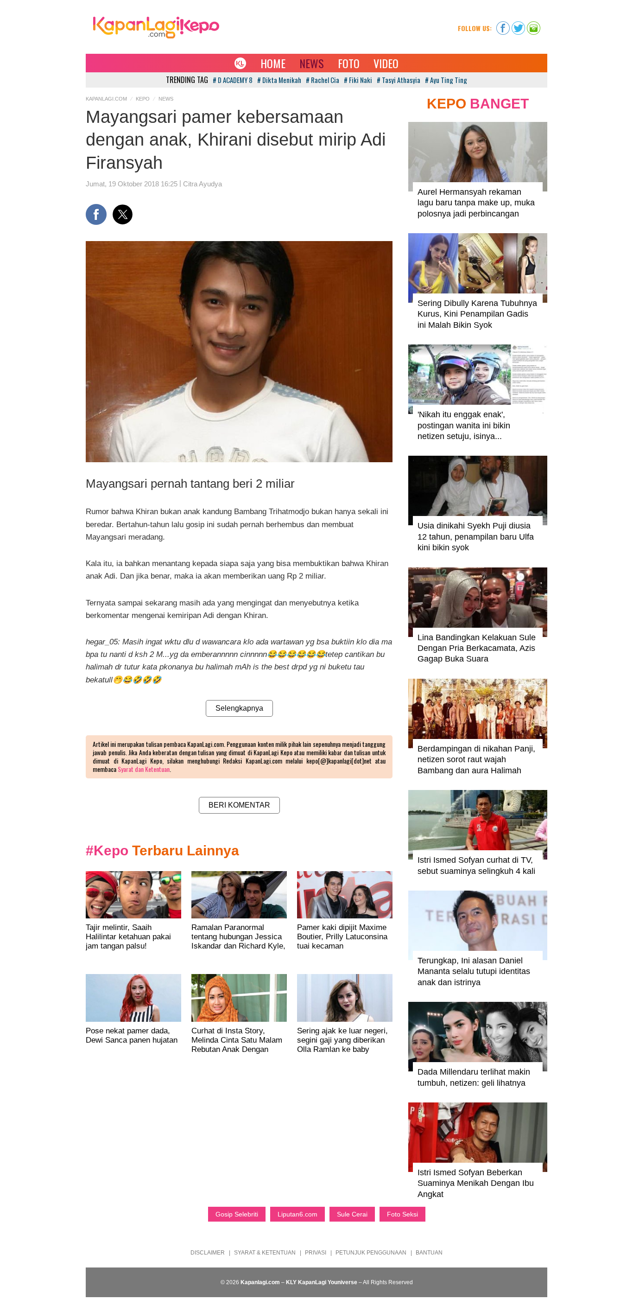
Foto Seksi (402, 1214)
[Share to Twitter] (122, 214)
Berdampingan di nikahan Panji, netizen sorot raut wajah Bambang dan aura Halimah (476, 759)
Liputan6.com (297, 1214)
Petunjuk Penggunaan (370, 1252)
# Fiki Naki (358, 80)
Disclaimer (207, 1252)
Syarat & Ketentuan (265, 1252)
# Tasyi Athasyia (398, 80)
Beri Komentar (239, 805)
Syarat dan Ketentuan (144, 769)
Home (272, 63)
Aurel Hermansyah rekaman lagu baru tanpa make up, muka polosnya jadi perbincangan (476, 202)
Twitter (518, 25)
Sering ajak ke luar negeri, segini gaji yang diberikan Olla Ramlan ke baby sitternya (342, 1044)
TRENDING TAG (187, 79)
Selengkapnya (239, 708)
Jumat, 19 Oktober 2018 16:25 (131, 184)
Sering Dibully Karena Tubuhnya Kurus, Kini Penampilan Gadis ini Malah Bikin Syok (477, 314)
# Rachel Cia (322, 80)
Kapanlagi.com (106, 99)
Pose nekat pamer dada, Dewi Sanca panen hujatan (131, 1035)
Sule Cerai (352, 1214)
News (311, 63)
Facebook (503, 25)
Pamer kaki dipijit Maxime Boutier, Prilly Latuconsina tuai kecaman (342, 936)
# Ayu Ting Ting (446, 80)
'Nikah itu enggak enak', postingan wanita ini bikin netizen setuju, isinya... (464, 425)
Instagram (533, 25)
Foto (349, 63)
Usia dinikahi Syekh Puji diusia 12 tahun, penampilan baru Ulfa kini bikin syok (476, 536)
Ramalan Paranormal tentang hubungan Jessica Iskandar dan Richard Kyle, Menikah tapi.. (238, 941)
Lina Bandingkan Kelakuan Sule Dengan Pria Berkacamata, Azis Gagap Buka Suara (477, 648)
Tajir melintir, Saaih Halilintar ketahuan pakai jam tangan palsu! (128, 936)
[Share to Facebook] (96, 214)
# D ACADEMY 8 (233, 80)
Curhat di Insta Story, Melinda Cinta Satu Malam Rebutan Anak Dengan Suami (236, 1044)
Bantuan (429, 1252)
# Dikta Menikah (279, 80)
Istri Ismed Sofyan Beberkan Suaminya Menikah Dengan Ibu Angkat (476, 1183)
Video (386, 63)
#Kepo (107, 850)
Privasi (315, 1252)
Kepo (143, 99)
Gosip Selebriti (236, 1214)
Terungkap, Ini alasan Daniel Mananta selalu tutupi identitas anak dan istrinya (474, 971)
